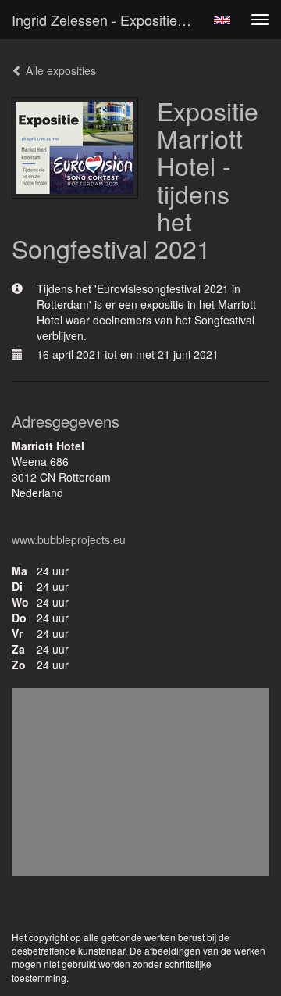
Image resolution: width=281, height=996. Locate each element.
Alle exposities (59, 70)
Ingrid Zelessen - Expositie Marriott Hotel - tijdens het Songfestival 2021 (108, 19)
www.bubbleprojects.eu (69, 539)
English (222, 20)
